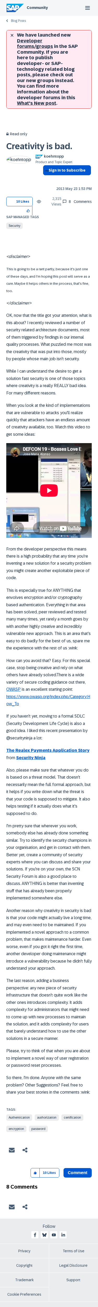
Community (37, 8)
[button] (28, 210)
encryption (16, 1129)
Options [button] (46, 180)
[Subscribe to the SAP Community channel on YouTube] (54, 1235)
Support (73, 1280)
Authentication (19, 1117)
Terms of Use (73, 1251)
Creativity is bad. (39, 146)
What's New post (36, 103)
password (38, 1129)
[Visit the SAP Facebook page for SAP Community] (35, 1235)
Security (14, 226)
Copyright (24, 1265)
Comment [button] (78, 1172)
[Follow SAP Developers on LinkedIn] (63, 1235)
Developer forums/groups (35, 43)
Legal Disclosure (73, 1265)
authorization (46, 1117)
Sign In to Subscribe (67, 170)
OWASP (13, 689)
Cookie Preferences (24, 1294)
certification (72, 1117)
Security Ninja (30, 757)
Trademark (24, 1280)
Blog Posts (18, 21)
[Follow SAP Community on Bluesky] (44, 1235)
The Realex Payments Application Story (47, 750)
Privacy (24, 1251)
